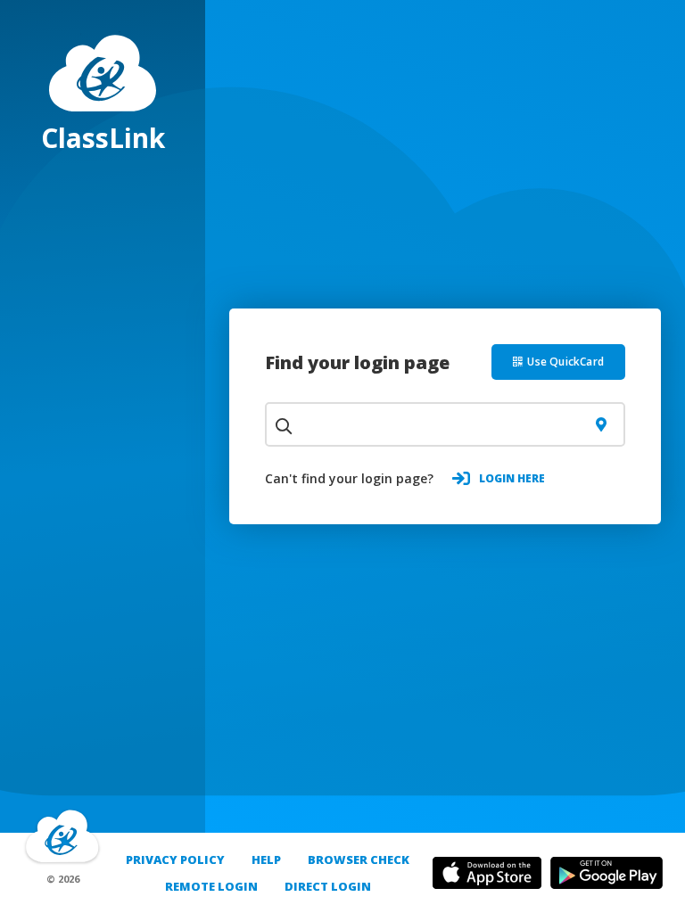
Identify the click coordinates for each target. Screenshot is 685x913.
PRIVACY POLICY (175, 859)
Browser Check (358, 859)
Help (266, 859)
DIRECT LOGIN (328, 886)
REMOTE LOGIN (211, 886)
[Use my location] (601, 424)
